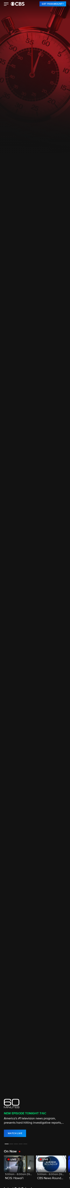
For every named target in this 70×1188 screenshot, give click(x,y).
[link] (52, 3)
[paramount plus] (17, 4)
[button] (6, 4)
